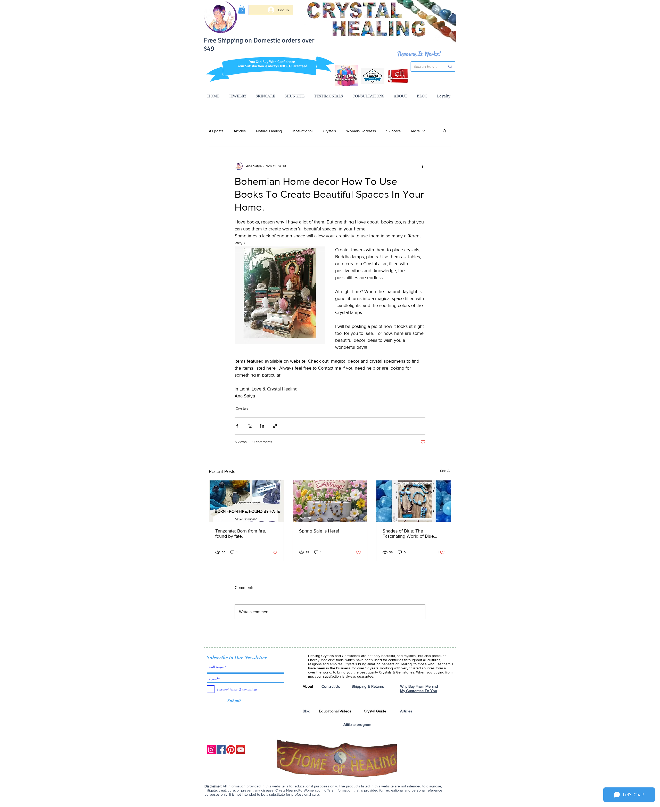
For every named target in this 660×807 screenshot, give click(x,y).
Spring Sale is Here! (319, 531)
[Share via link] (275, 425)
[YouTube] (240, 749)
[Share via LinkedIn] (262, 425)
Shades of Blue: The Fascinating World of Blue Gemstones (408, 533)
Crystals (329, 131)
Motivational (302, 131)
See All (445, 471)
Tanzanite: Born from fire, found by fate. (240, 533)
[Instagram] (211, 749)
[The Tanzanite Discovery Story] (246, 501)
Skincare (393, 131)
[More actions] (422, 166)
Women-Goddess (361, 131)
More (415, 131)
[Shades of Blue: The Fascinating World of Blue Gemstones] (413, 501)
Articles (240, 131)
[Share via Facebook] (237, 425)
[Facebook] (221, 749)
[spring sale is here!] (330, 501)
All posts (216, 131)
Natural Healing (269, 131)
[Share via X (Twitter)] (249, 425)
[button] (241, 9)
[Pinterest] (230, 749)
